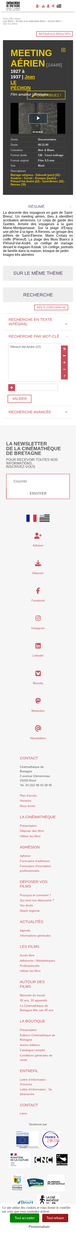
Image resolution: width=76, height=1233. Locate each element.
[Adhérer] (38, 5)
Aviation (16, 178)
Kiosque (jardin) (45, 178)
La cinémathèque (38, 817)
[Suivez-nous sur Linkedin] (38, 647)
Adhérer (25, 856)
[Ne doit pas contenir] (64, 369)
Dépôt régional (29, 910)
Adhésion (30, 847)
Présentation (28, 825)
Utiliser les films (30, 836)
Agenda (25, 930)
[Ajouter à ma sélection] (63, 50)
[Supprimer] (64, 355)
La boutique (32, 1021)
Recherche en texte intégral (38, 321)
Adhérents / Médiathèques (37, 960)
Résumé (36, 206)
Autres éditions (30, 1045)
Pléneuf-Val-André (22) (25, 181)
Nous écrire (27, 806)
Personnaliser (39, 1227)
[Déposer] (43, 5)
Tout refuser (55, 1218)
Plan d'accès (28, 795)
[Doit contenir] (64, 362)
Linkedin (38, 655)
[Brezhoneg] (59, 6)
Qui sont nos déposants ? (37, 900)
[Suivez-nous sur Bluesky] (38, 674)
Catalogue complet (32, 1050)
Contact (29, 758)
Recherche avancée (38, 412)
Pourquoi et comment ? (35, 895)
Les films (29, 946)
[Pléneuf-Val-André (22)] (34, 347)
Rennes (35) (18, 184)
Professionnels (29, 965)
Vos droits (26, 905)
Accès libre (27, 955)
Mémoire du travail (32, 995)
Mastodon (38, 710)
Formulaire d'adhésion (35, 861)
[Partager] (53, 5)
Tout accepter (25, 1218)
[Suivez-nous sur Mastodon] (38, 702)
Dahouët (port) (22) (48, 175)
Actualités (31, 922)
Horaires (25, 800)
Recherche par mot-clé (38, 336)
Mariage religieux (22, 175)
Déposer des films (32, 830)
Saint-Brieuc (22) (53, 181)
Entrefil (29, 1071)
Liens (23, 1113)
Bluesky (38, 683)
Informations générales (35, 935)
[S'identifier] (48, 5)
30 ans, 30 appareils (33, 1000)
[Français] (31, 518)
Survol (28, 178)
